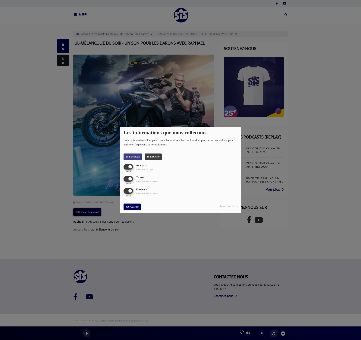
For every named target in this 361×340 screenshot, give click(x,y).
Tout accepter (133, 156)
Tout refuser (153, 156)
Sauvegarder (132, 206)
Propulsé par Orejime (229, 206)
